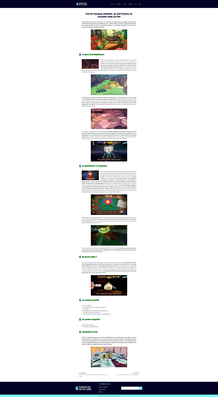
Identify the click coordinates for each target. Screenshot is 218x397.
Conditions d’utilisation (103, 387)
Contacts (100, 391)
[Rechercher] (140, 388)
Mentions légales (102, 389)
